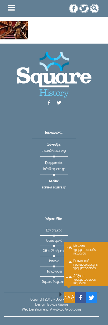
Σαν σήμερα (54, 230)
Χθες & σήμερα (54, 251)
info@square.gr (54, 169)
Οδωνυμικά (54, 241)
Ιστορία (54, 261)
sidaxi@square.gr (54, 151)
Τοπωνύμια (54, 271)
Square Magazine (54, 282)
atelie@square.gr (54, 187)
